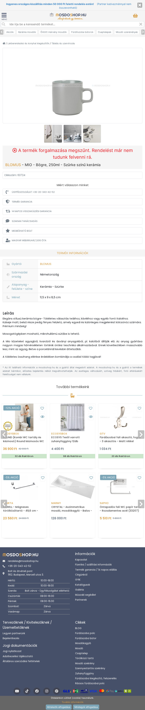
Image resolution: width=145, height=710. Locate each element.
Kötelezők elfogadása (58, 707)
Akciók (10, 32)
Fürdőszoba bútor (85, 638)
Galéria (79, 589)
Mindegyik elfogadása (86, 707)
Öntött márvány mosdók (53, 32)
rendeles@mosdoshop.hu (23, 561)
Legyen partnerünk (14, 633)
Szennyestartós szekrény (90, 668)
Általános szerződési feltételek (21, 661)
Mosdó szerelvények (127, 32)
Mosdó (79, 648)
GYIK (77, 579)
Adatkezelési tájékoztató (18, 656)
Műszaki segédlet (85, 595)
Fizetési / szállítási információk (93, 564)
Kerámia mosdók (27, 32)
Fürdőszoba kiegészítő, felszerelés (96, 678)
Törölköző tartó (84, 658)
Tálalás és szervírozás (63, 43)
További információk (72, 702)
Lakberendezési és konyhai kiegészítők (28, 43)
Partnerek (81, 600)
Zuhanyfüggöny (84, 673)
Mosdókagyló (83, 643)
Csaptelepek (104, 32)
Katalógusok (82, 584)
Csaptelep (81, 653)
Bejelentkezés (11, 638)
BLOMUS (13, 165)
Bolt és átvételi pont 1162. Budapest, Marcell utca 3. (26, 573)
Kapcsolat (81, 559)
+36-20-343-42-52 (19, 566)
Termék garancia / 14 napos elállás (96, 569)
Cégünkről (81, 574)
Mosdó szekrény (84, 663)
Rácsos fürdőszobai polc (90, 683)
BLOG (78, 628)
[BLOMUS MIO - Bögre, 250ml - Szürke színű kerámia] (72, 85)
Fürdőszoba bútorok (82, 32)
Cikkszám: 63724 (14, 175)
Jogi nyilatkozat (12, 651)
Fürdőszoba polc (85, 633)
